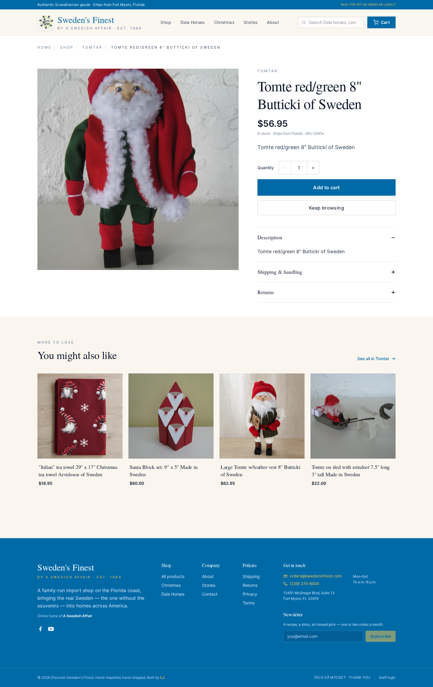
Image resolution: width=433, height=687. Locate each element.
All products (172, 576)
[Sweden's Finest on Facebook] (40, 629)
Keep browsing (326, 208)
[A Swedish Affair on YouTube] (51, 629)
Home (44, 47)
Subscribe (380, 636)
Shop (166, 22)
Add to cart (326, 187)
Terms (248, 602)
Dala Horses (193, 22)
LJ (162, 677)
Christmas (224, 22)
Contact (209, 594)
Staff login (387, 677)
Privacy (250, 594)
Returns (250, 585)
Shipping (251, 576)
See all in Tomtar (373, 358)
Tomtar (92, 47)
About (273, 22)
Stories (250, 22)
